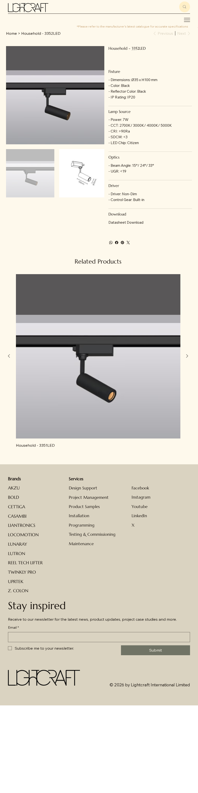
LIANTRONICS (21, 525)
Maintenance (81, 543)
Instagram (141, 497)
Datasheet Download (125, 222)
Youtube (140, 506)
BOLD (13, 497)
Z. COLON (18, 590)
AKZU (14, 488)
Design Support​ (83, 488)
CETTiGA (16, 506)
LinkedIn (139, 515)
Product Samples (84, 506)
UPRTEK (15, 581)
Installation (79, 515)
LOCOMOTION (23, 534)
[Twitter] (128, 242)
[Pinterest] (122, 242)
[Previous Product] (9, 356)
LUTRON (16, 553)
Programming (81, 525)
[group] (98, 361)
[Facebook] (116, 242)
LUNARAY (17, 544)
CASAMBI (17, 516)
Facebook (140, 488)
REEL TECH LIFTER (25, 562)
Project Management (89, 497)
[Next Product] (187, 356)
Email (13, 627)
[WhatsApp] (110, 242)
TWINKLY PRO (22, 572)
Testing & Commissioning (92, 534)
